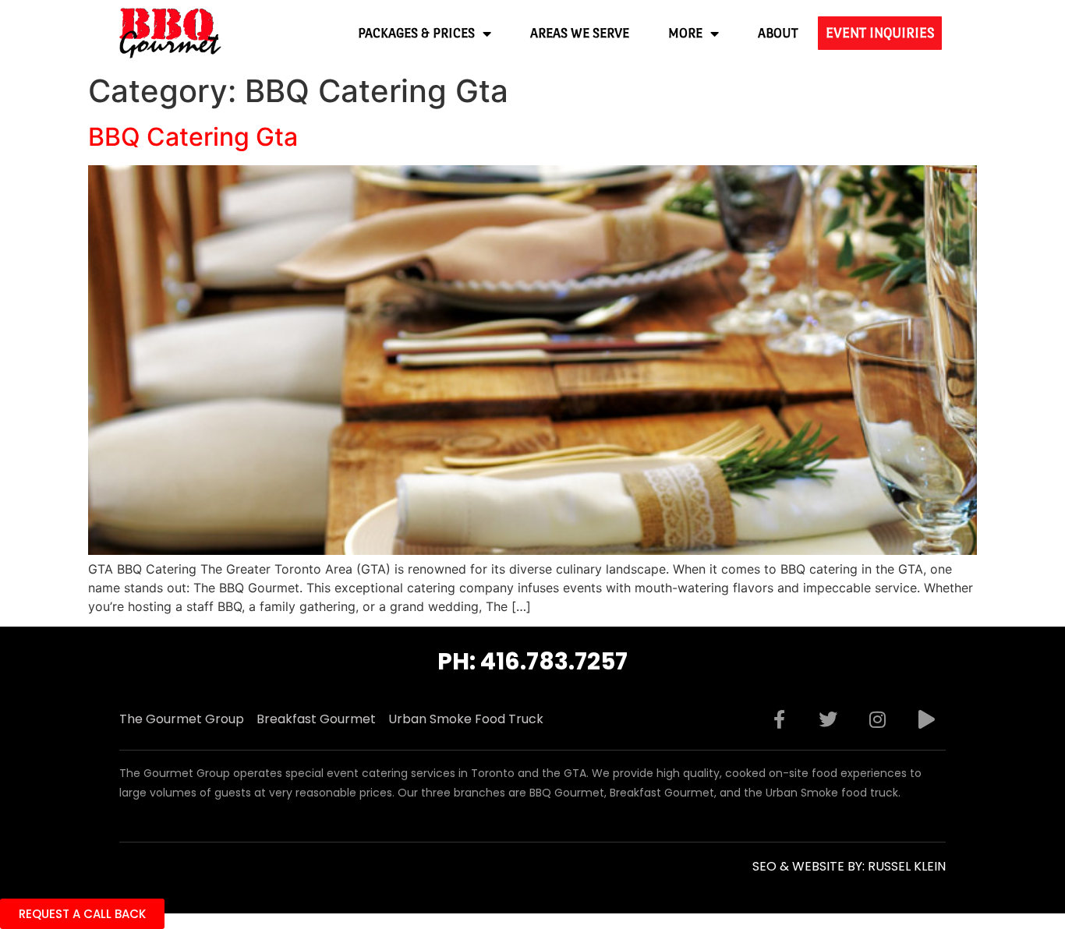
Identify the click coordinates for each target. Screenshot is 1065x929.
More (685, 33)
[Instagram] (877, 719)
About (778, 33)
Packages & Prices (416, 33)
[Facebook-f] (779, 719)
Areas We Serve (579, 33)
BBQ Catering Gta (193, 137)
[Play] (926, 719)
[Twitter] (828, 719)
